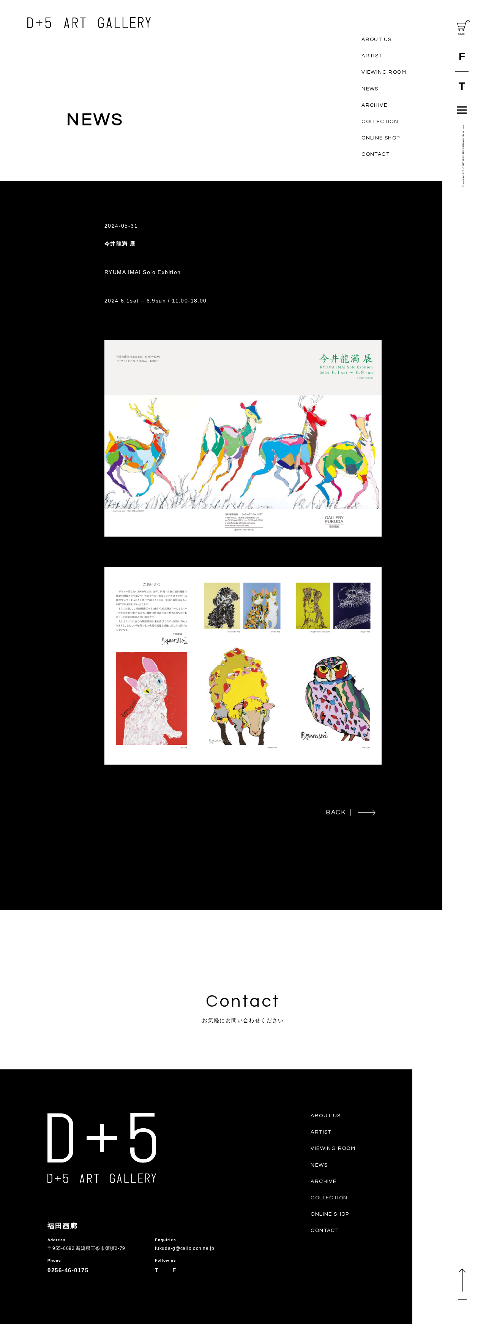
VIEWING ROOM (383, 72)
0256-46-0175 (67, 1270)
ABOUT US (376, 39)
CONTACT (375, 154)
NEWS (370, 89)
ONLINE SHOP (380, 138)
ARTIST (371, 56)
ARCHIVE (374, 105)
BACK (336, 812)
